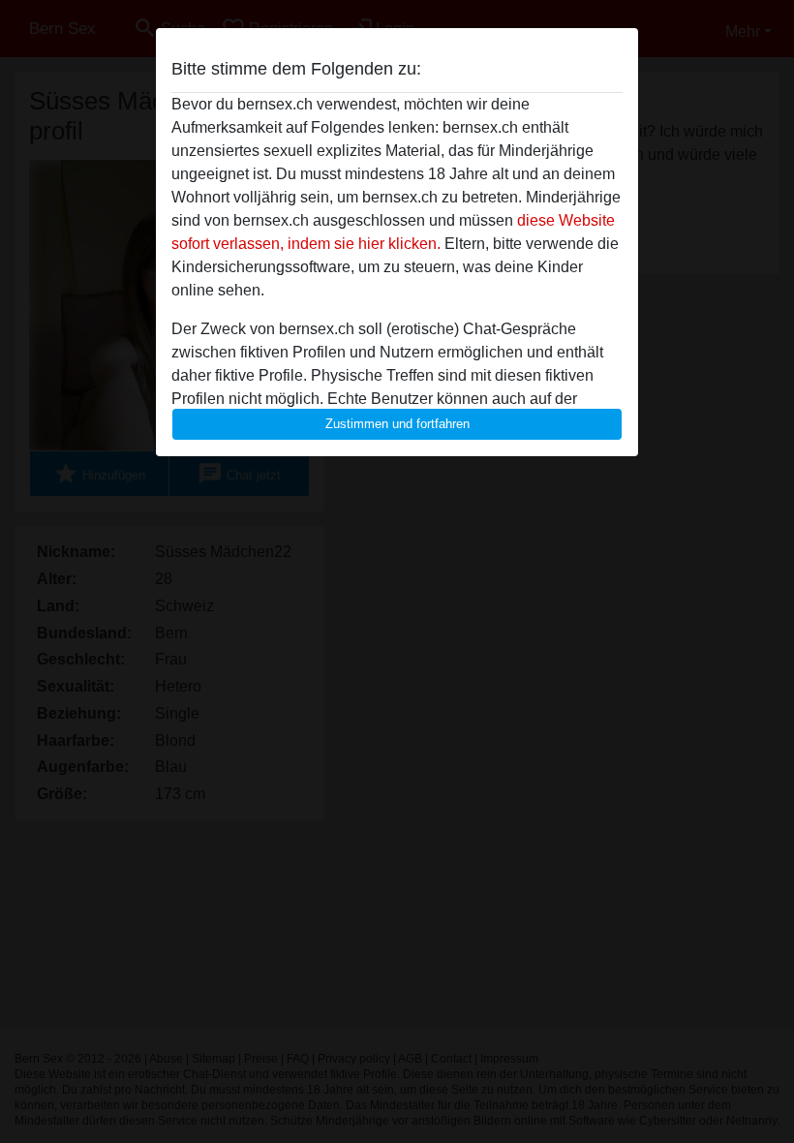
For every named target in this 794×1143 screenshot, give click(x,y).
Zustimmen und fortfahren (397, 424)
